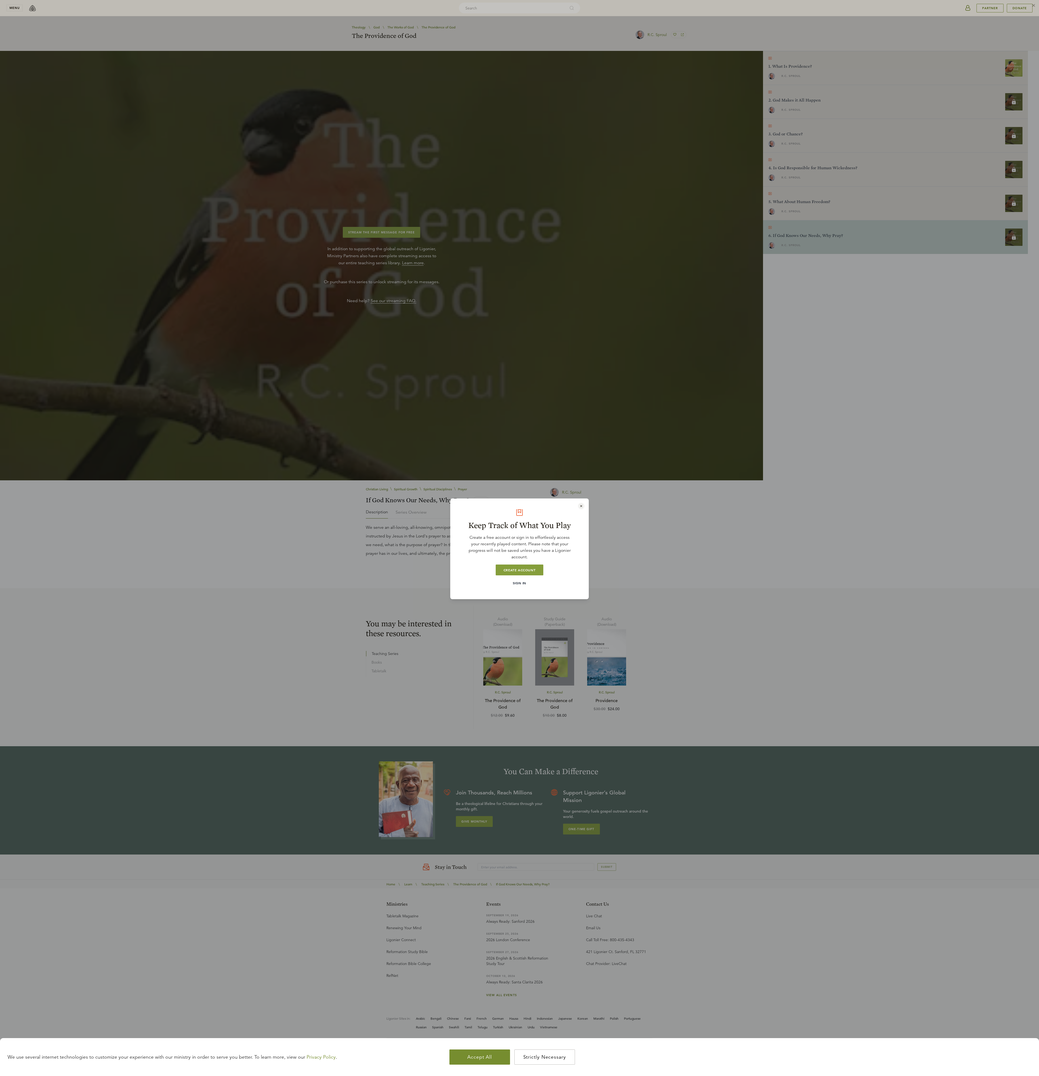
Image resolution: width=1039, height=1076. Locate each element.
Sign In (519, 583)
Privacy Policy (321, 1057)
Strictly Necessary (544, 1057)
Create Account (519, 570)
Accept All (479, 1057)
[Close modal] (581, 506)
